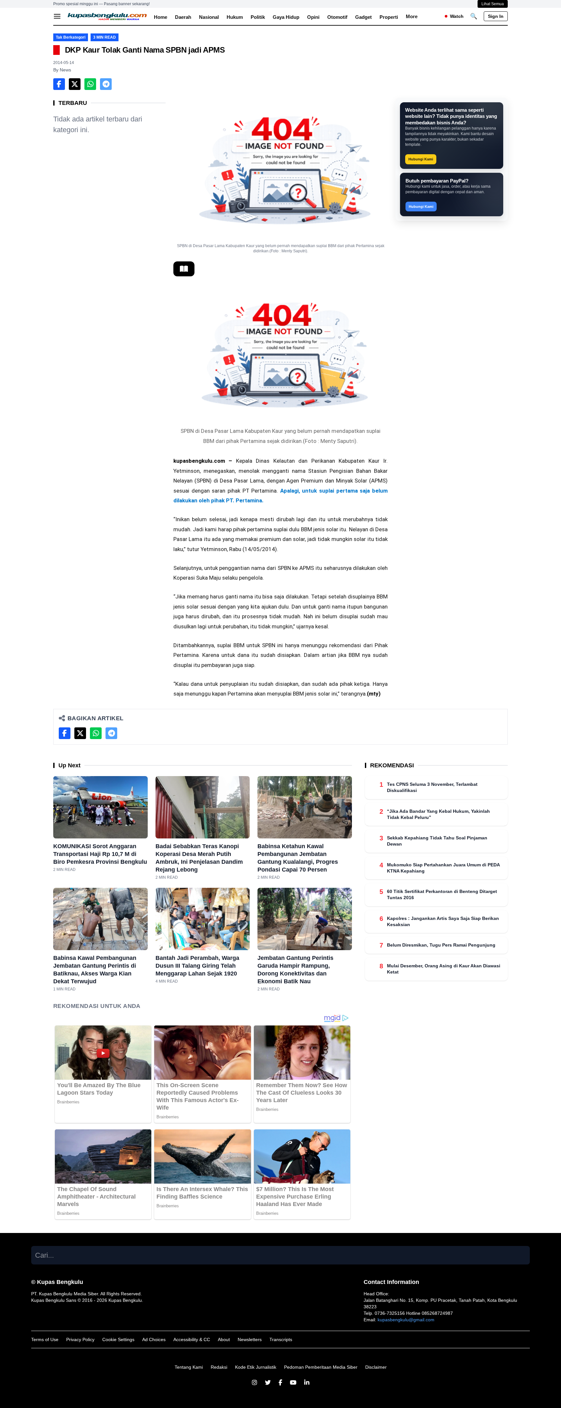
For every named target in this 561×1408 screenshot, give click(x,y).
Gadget (363, 17)
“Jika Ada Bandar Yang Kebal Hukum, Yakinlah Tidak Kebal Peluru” (438, 814)
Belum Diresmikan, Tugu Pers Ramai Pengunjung (441, 945)
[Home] (107, 16)
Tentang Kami (189, 1367)
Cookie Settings (118, 1339)
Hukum (235, 17)
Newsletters (250, 1339)
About (224, 1339)
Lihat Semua (492, 4)
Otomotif (337, 17)
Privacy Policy (80, 1339)
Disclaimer (376, 1367)
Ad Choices (154, 1339)
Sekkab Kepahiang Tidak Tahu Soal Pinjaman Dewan (437, 841)
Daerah (183, 17)
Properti (389, 17)
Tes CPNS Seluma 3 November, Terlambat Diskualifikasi (432, 787)
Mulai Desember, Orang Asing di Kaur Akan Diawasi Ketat (443, 968)
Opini (313, 17)
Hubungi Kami (420, 159)
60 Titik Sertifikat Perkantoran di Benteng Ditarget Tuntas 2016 (442, 894)
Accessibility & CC (191, 1339)
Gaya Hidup (286, 17)
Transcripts (280, 1339)
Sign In (496, 16)
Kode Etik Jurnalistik (255, 1367)
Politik (258, 17)
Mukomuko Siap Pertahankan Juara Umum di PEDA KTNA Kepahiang (443, 867)
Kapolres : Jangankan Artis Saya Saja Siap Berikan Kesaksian (443, 921)
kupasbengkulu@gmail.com (406, 1319)
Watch (457, 16)
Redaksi (219, 1367)
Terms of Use (44, 1339)
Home (160, 17)
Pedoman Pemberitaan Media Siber (320, 1367)
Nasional (209, 17)
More (412, 16)
